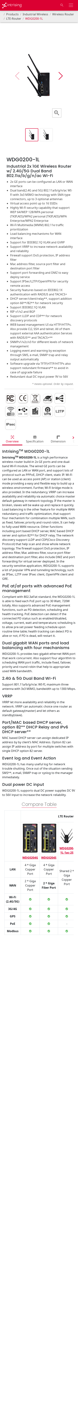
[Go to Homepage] (12, 5)
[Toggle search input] (62, 5)
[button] (60, 76)
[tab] (12, 439)
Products (12, 14)
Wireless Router (63, 14)
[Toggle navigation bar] (71, 5)
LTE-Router (13, 19)
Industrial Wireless (35, 14)
